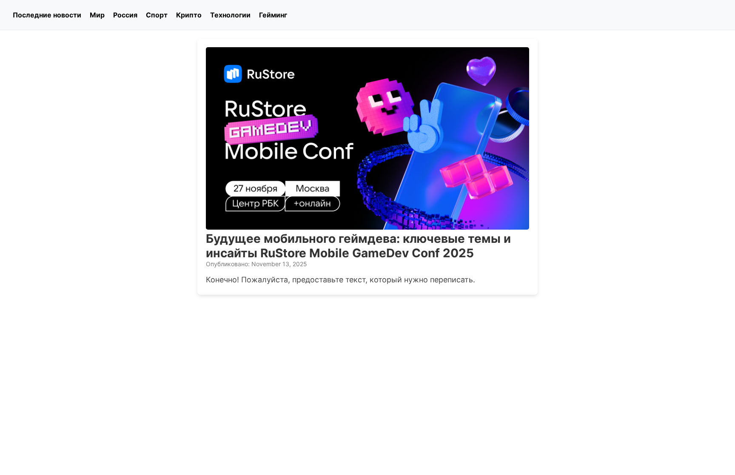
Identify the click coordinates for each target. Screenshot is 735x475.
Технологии (230, 15)
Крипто (189, 15)
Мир (97, 15)
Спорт (157, 15)
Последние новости (47, 15)
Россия (125, 15)
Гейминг (273, 15)
